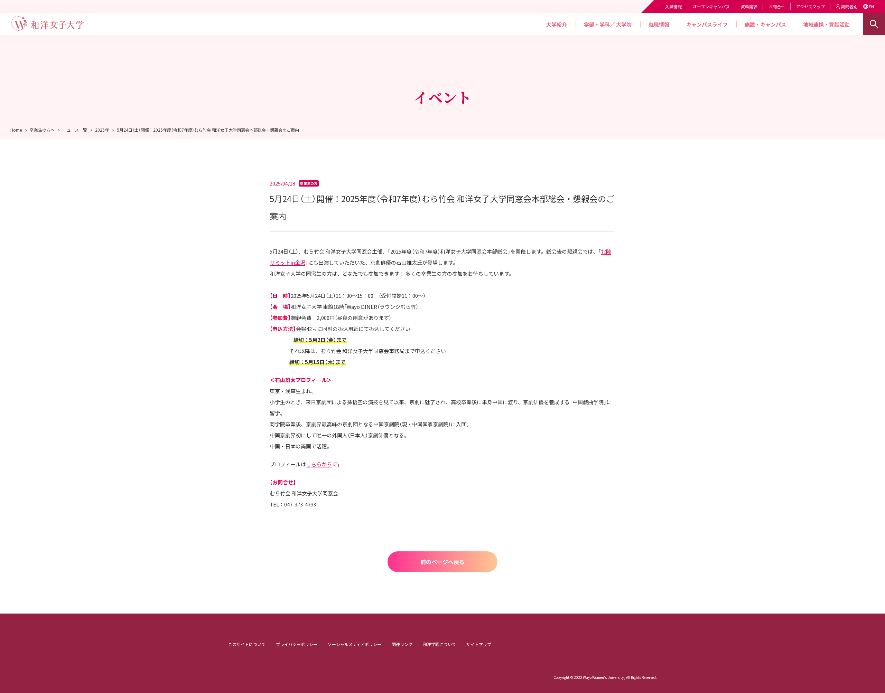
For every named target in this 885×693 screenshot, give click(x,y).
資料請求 (749, 6)
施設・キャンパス (765, 24)
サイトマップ (478, 644)
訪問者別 (849, 6)
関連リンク (402, 644)
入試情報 (673, 6)
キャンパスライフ (707, 24)
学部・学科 (597, 24)
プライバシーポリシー (296, 644)
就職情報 (659, 24)
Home (16, 130)
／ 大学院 (621, 24)
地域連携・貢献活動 (826, 24)
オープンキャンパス (711, 6)
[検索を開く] (874, 24)
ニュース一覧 (75, 130)
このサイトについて (247, 644)
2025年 (102, 130)
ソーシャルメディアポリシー (354, 644)
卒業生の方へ (42, 130)
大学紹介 (556, 24)
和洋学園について (439, 644)
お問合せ (776, 6)
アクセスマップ (810, 6)
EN (871, 6)
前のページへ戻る (442, 562)
